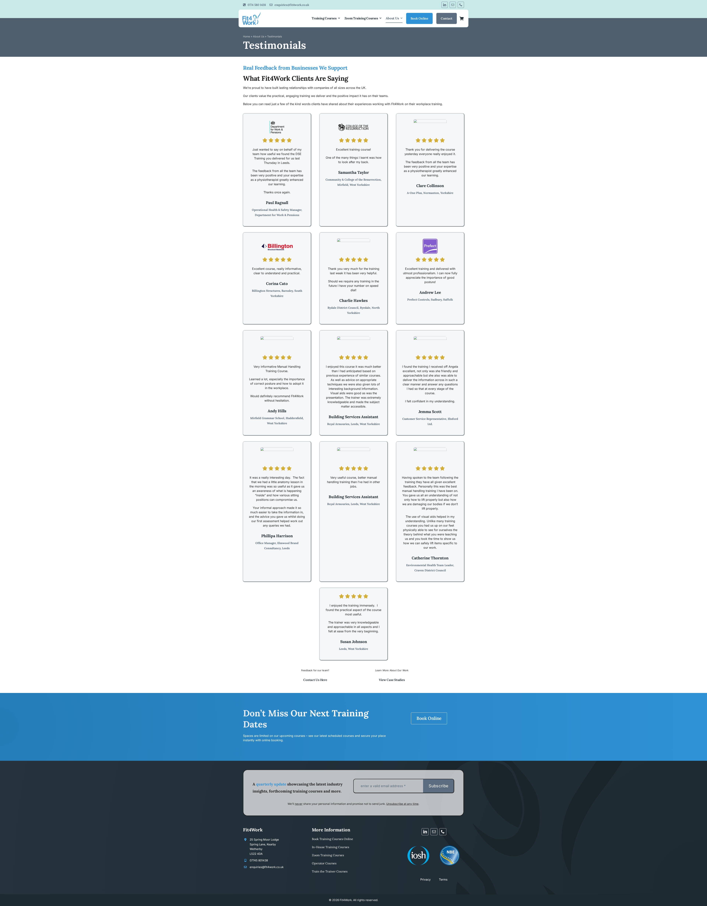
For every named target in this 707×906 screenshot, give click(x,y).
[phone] (461, 5)
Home (246, 36)
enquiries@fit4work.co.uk (267, 867)
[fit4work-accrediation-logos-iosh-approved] (418, 844)
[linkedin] (445, 5)
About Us (258, 36)
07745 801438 (259, 860)
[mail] (453, 5)
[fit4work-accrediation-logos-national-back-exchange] (449, 844)
